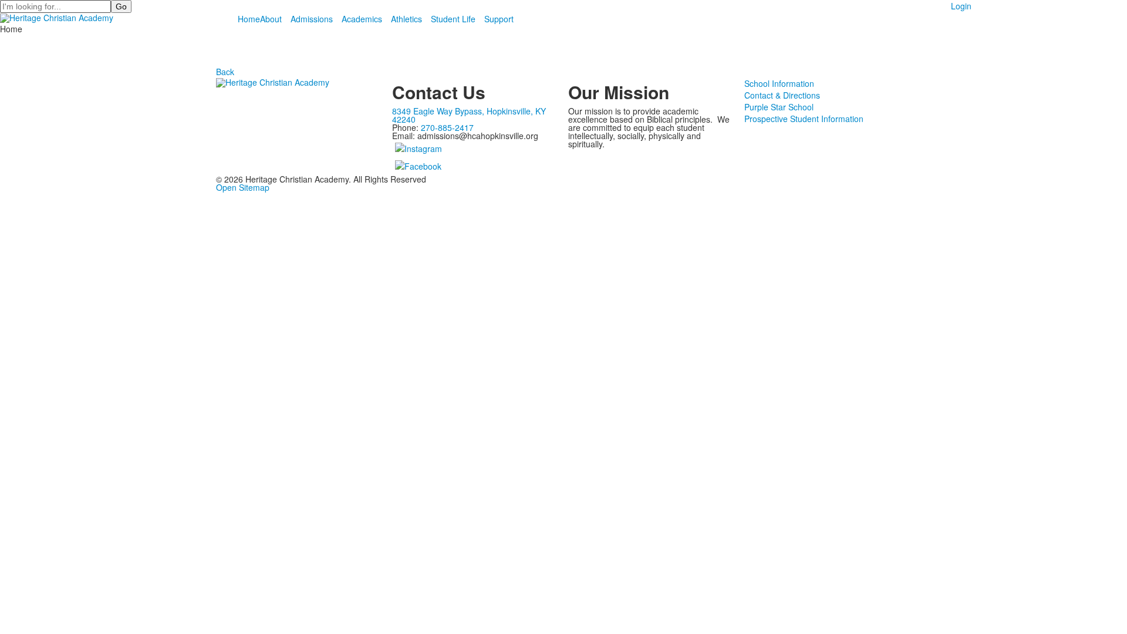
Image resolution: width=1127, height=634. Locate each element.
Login (961, 6)
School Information (779, 83)
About (271, 19)
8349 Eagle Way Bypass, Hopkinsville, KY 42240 (469, 115)
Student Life (453, 19)
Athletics (406, 19)
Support (499, 19)
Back (225, 71)
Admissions (312, 19)
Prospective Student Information (803, 118)
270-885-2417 (447, 127)
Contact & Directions (782, 95)
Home (249, 19)
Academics (362, 19)
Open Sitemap (242, 187)
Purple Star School (779, 107)
